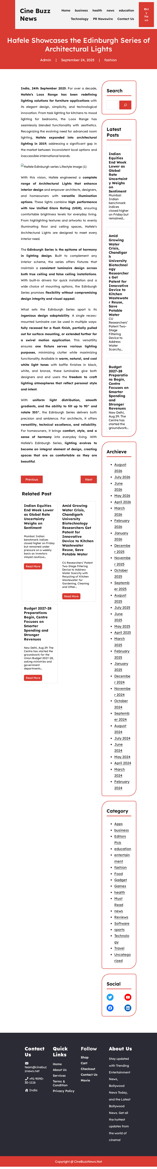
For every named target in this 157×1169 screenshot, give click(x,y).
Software (121, 923)
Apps (118, 824)
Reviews (121, 917)
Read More (33, 566)
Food (118, 874)
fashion (110, 60)
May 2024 (122, 757)
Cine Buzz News (35, 14)
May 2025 (122, 626)
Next (88, 479)
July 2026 (122, 477)
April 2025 (122, 632)
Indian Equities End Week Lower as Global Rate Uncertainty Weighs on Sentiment (39, 516)
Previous (31, 479)
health (119, 892)
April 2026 (122, 502)
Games (120, 886)
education (122, 849)
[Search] (125, 105)
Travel (119, 948)
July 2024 (122, 738)
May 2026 (122, 495)
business (121, 830)
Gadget (120, 880)
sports (119, 929)
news (118, 911)
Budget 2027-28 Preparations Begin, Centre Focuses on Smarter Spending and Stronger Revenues (38, 623)
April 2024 (122, 763)
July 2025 (122, 607)
